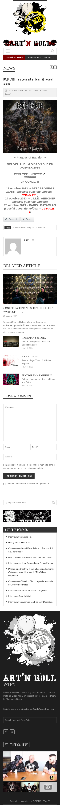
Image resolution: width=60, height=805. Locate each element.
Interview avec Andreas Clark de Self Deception (30, 602)
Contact (13, 801)
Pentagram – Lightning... (38, 375)
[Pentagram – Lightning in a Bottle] (14, 379)
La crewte (24, 801)
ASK (9, 94)
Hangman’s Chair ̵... (34, 338)
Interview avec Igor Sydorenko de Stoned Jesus (30, 563)
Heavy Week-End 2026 (19, 542)
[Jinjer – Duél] (14, 360)
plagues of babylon (36, 227)
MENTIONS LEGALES (40, 801)
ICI (44, 174)
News (9, 68)
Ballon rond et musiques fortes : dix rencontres (30, 557)
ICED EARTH (19, 227)
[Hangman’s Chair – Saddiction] (14, 341)
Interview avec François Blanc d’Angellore (27, 590)
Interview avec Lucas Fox (40, 57)
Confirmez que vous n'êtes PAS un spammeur (27, 483)
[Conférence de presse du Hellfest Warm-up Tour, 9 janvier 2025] (33, 289)
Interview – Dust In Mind (19, 596)
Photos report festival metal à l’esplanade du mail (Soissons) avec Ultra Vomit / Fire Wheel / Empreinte (31, 572)
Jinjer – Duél (30, 356)
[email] (33, 240)
